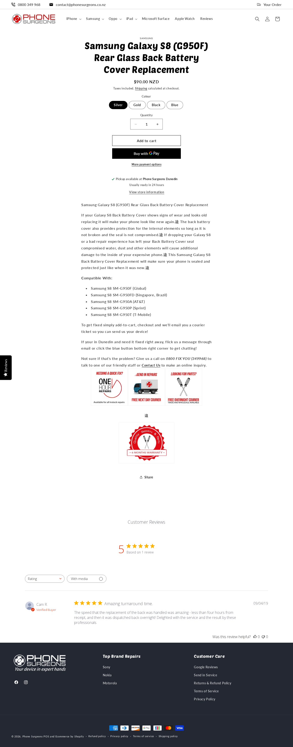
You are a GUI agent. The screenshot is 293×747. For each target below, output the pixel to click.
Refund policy (97, 736)
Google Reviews (206, 667)
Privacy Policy (204, 699)
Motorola (110, 683)
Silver (118, 105)
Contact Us (151, 365)
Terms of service (143, 736)
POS (46, 736)
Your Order (272, 4)
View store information (146, 192)
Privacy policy (119, 736)
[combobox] (45, 579)
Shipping (141, 88)
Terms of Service (206, 691)
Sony (106, 667)
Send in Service (205, 675)
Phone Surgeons (32, 736)
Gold (137, 105)
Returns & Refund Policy (212, 683)
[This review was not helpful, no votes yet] (263, 636)
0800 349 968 (29, 4)
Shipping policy (168, 736)
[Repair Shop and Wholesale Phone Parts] (183, 405)
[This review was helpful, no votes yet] (255, 636)
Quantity (146, 115)
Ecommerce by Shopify (69, 736)
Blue (174, 105)
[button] (74, 19)
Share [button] (148, 477)
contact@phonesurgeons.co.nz (81, 4)
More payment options (146, 164)
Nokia (107, 675)
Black (156, 105)
